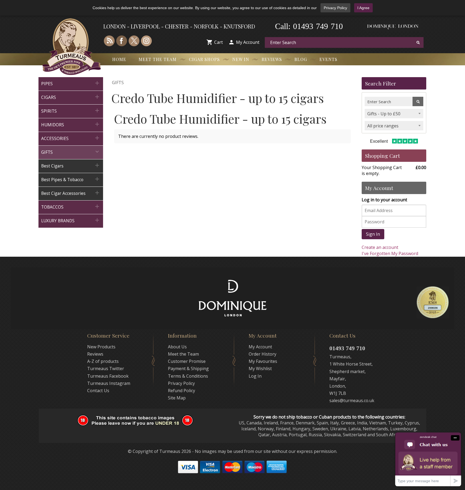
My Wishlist (260, 368)
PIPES (70, 83)
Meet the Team (158, 59)
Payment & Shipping (188, 368)
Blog (300, 59)
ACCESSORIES (70, 138)
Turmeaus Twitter (105, 368)
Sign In (373, 234)
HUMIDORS (70, 124)
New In (240, 59)
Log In (255, 376)
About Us (177, 347)
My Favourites (263, 361)
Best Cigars (70, 165)
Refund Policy (181, 391)
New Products (101, 347)
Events (328, 59)
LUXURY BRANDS (70, 220)
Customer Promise (187, 361)
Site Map (177, 398)
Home (119, 59)
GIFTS (70, 151)
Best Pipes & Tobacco (70, 179)
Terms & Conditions (188, 376)
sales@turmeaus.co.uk (351, 400)
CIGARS (70, 97)
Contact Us (98, 391)
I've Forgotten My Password (390, 253)
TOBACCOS (70, 206)
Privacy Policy (335, 8)
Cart (218, 42)
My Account (247, 42)
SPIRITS (70, 110)
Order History (262, 354)
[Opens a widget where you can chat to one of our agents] (428, 459)
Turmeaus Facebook (108, 376)
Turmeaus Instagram (108, 383)
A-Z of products (103, 361)
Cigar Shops (204, 59)
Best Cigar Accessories (70, 192)
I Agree (363, 8)
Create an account (380, 247)
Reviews (272, 59)
